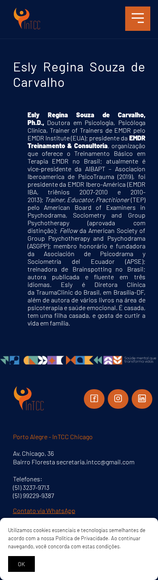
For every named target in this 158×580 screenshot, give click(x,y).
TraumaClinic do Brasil (68, 292)
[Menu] (137, 18)
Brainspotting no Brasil (108, 269)
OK (21, 564)
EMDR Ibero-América (97, 184)
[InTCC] (27, 28)
